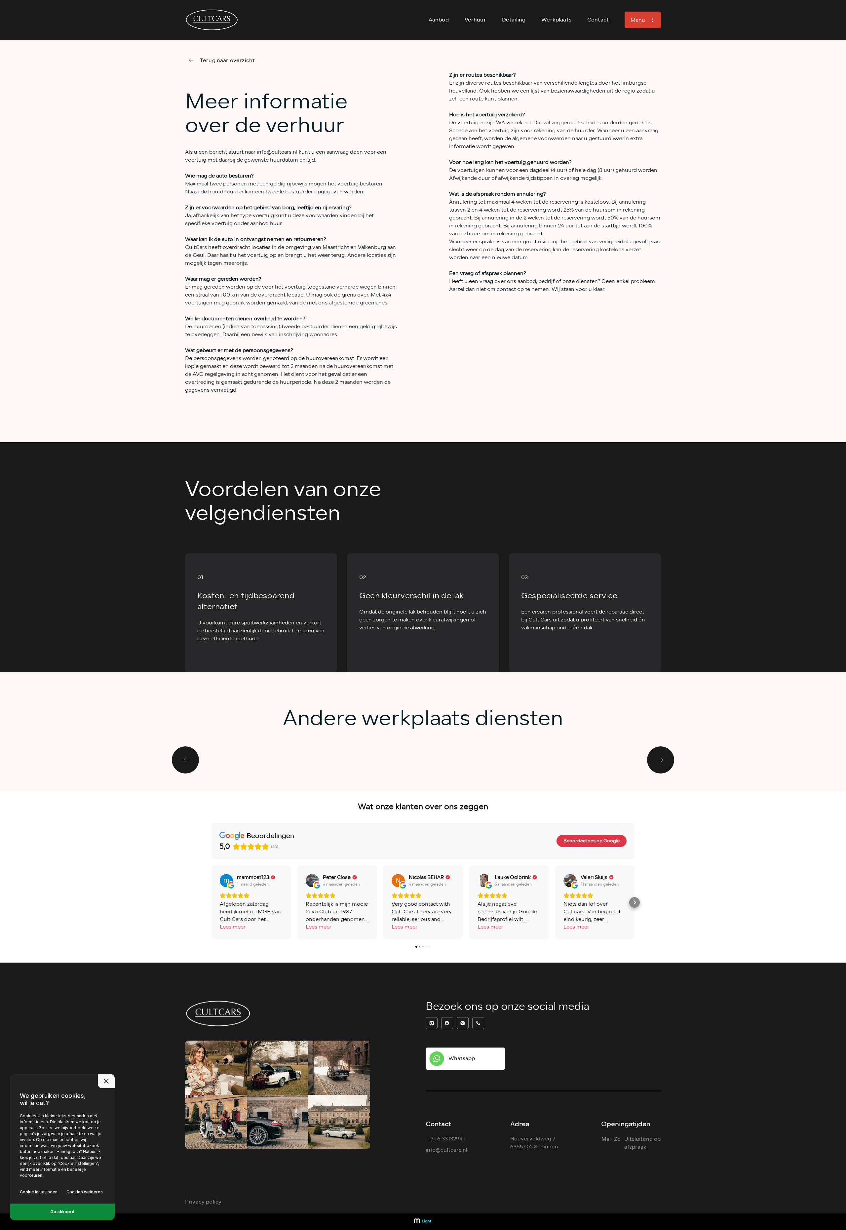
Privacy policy (203, 1202)
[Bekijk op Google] (226, 880)
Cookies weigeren (84, 1191)
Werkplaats (556, 20)
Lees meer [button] (233, 927)
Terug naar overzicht (227, 60)
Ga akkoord (62, 1211)
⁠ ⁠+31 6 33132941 (445, 1138)
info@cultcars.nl (446, 1150)
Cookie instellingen (39, 1191)
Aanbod (439, 20)
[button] (211, 902)
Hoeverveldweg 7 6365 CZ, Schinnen (534, 1142)
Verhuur (475, 20)
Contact (598, 20)
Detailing (513, 20)
